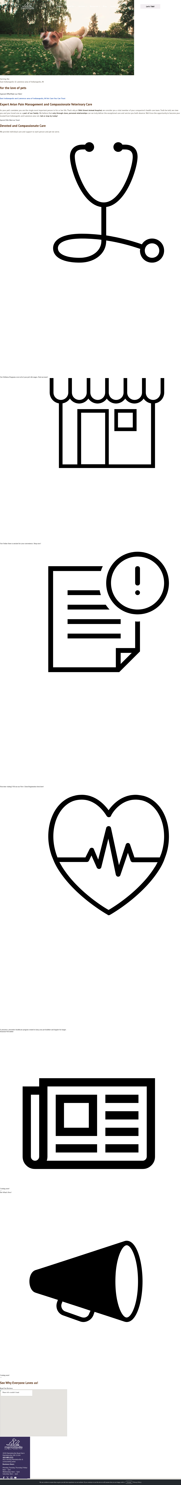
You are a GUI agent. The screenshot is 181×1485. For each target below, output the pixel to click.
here (41, 786)
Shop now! (37, 543)
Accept (129, 1482)
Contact (113, 6)
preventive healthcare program (18, 1030)
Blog (105, 6)
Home (60, 6)
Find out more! (43, 377)
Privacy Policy (137, 1482)
